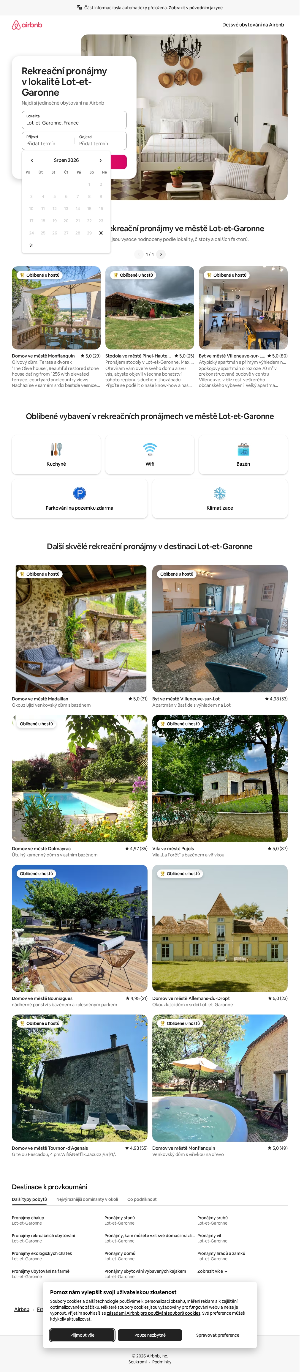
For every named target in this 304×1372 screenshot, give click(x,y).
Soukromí (138, 1362)
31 (31, 245)
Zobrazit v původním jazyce (196, 7)
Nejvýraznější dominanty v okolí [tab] (87, 1199)
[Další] (161, 254)
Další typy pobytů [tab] (29, 1199)
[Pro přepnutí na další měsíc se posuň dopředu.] (100, 160)
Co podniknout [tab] (142, 1199)
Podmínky (161, 1362)
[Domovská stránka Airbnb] (27, 24)
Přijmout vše (82, 1335)
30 (101, 233)
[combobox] (74, 122)
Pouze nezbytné (149, 1335)
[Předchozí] (139, 254)
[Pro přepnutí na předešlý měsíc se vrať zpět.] (32, 160)
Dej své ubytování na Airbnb (253, 25)
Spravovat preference (217, 1335)
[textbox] (47, 143)
